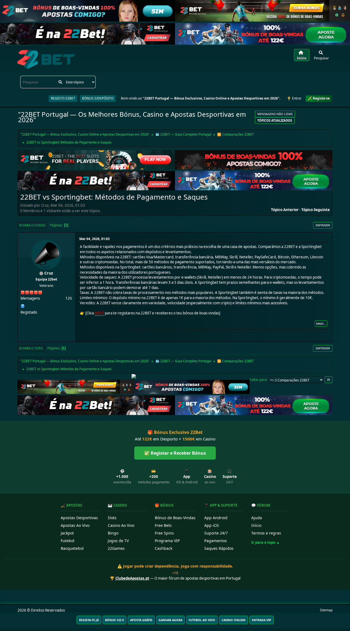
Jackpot (67, 533)
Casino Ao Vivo (121, 525)
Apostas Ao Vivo (75, 525)
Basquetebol (72, 548)
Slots (112, 517)
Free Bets (163, 525)
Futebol (67, 540)
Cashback (163, 548)
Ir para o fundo (32, 225)
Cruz (48, 273)
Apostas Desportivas (79, 517)
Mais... (321, 324)
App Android (216, 517)
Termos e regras (266, 533)
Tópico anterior (285, 209)
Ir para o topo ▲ (265, 542)
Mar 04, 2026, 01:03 (94, 238)
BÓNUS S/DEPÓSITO (97, 98)
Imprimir (323, 225)
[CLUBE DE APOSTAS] (23, 305)
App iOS (211, 525)
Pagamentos (215, 540)
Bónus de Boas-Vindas (175, 517)
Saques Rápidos (219, 548)
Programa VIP (167, 540)
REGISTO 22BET (63, 98)
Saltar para (258, 379)
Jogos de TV (118, 540)
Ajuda (256, 517)
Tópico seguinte (315, 209)
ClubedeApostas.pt (132, 578)
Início (256, 525)
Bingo (113, 533)
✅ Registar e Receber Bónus (175, 453)
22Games (116, 548)
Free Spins (164, 533)
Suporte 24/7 (216, 533)
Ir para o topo (31, 348)
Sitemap (326, 610)
